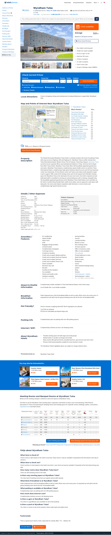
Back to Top (7, 55)
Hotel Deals (67, 2)
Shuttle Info (5, 26)
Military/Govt (50, 87)
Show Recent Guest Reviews (31, 150)
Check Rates (39, 526)
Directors (24, 429)
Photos (4, 10)
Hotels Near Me (30, 533)
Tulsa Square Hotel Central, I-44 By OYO (45, 379)
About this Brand (7, 39)
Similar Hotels (6, 41)
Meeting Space (7, 44)
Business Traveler (29, 90)
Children (76, 78)
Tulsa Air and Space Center (79, 129)
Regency (24, 424)
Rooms (62, 78)
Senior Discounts (38, 87)
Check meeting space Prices (56, 440)
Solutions (88, 2)
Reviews (5, 18)
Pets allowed (79, 253)
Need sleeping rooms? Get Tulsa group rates (85, 440)
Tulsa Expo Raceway (77, 112)
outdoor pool (36, 229)
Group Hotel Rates (78, 2)
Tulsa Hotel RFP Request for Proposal (57, 445)
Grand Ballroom (26, 417)
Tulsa (48, 10)
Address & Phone (7, 8)
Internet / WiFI (6, 36)
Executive (25, 427)
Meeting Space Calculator (92, 445)
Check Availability (88, 81)
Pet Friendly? (6, 31)
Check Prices (6, 13)
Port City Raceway (77, 131)
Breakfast (5, 28)
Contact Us (4, 533)
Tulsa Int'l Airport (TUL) (78, 139)
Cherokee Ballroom (27, 422)
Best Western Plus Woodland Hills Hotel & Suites (86, 368)
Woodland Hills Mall (77, 114)
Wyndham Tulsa (79, 107)
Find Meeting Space (77, 445)
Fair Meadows (75, 120)
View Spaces (38, 215)
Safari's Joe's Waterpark (78, 118)
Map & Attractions (7, 15)
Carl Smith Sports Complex (79, 116)
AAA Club (27, 87)
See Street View (28, 136)
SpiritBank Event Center (78, 135)
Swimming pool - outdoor (82, 274)
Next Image (67, 42)
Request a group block (90, 87)
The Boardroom (26, 434)
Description (5, 21)
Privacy (23, 533)
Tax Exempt (61, 87)
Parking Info (6, 33)
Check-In (25, 78)
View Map (36, 14)
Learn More (26, 526)
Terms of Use (17, 533)
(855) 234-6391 (49, 533)
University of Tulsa (77, 127)
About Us (10, 533)
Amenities (5, 23)
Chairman (24, 432)
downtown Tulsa (94, 162)
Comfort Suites (36, 368)
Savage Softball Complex (79, 123)
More (95, 2)
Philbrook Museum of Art (78, 133)
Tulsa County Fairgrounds (79, 125)
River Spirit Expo (76, 121)
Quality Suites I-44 (78, 379)
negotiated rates (25, 406)
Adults (69, 78)
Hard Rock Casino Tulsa (78, 137)
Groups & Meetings (8, 52)
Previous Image (25, 42)
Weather (4, 46)
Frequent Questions (8, 49)
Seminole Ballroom (27, 419)
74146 (54, 10)
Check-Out (44, 78)
